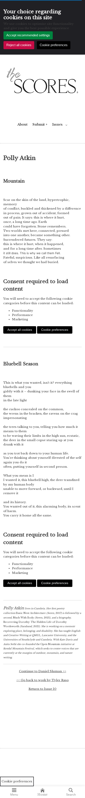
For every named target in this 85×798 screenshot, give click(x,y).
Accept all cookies (19, 329)
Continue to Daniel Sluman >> (42, 671)
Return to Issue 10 (42, 689)
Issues (57, 124)
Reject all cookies (18, 45)
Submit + (40, 124)
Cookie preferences (54, 45)
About (22, 124)
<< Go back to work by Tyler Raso (42, 680)
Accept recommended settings (28, 35)
